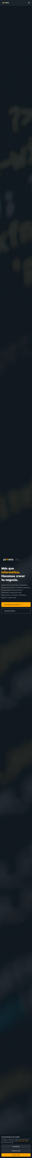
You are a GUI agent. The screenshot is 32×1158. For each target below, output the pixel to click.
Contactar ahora (9, 611)
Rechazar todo (16, 1151)
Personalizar (16, 1146)
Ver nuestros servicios (11, 604)
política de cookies (23, 1141)
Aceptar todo (16, 1155)
